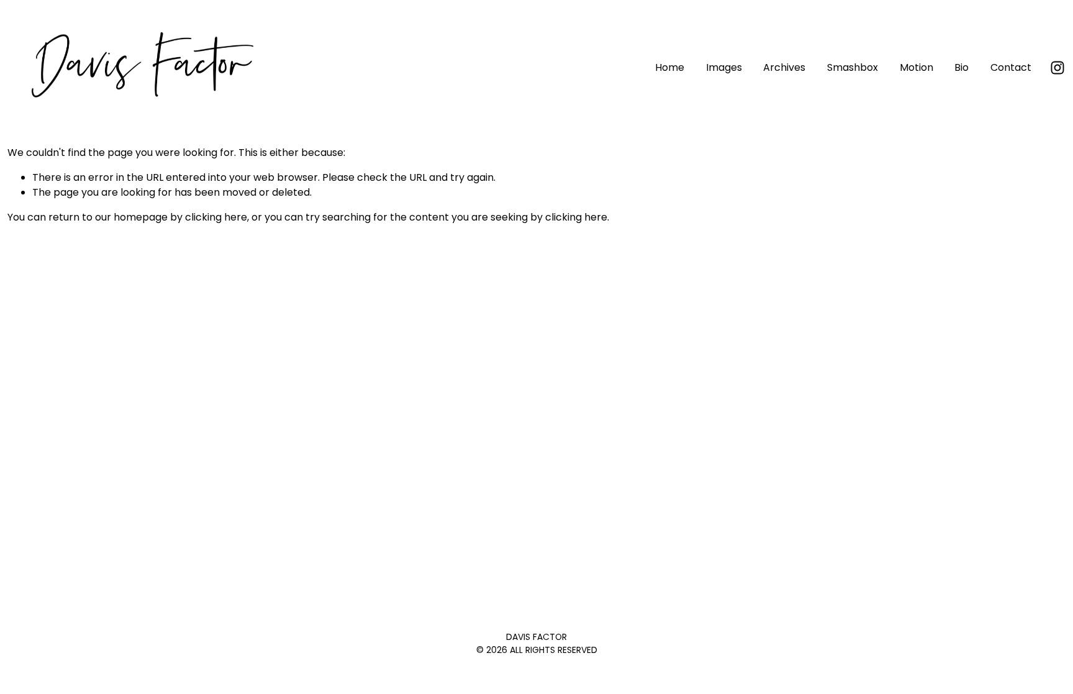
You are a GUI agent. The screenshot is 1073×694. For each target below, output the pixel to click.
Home (669, 67)
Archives (784, 67)
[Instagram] (1057, 68)
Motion (916, 67)
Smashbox (852, 67)
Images (724, 67)
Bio (961, 67)
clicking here (216, 217)
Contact (1010, 67)
